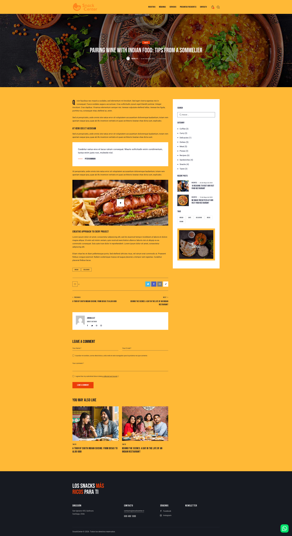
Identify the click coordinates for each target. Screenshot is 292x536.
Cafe (189, 218)
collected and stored (110, 376)
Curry (182, 133)
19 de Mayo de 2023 (206, 197)
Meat (182, 146)
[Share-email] (159, 284)
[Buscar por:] (196, 114)
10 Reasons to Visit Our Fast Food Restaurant (203, 187)
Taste (146, 43)
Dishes (182, 142)
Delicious (86, 270)
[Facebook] (153, 284)
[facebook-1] (87, 325)
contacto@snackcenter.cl (134, 511)
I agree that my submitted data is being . (97, 376)
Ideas (208, 218)
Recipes (183, 155)
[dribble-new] (96, 325)
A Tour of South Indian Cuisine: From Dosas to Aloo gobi (95, 450)
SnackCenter (77, 532)
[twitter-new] (92, 325)
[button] (75, 284)
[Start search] (218, 7)
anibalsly (91, 318)
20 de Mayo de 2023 (206, 183)
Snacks (183, 164)
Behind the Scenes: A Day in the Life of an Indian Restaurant (142, 450)
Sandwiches (185, 160)
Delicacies (184, 138)
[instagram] (101, 325)
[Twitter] (147, 284)
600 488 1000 (130, 516)
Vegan (181, 222)
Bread (76, 270)
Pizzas (182, 151)
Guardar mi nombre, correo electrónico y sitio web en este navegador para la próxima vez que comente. (111, 356)
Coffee (182, 129)
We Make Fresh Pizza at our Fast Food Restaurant (202, 201)
